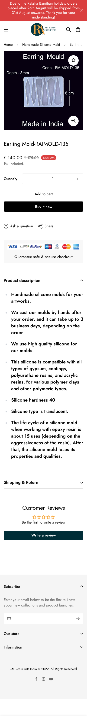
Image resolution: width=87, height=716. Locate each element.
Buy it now (43, 206)
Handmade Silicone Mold (41, 44)
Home (8, 44)
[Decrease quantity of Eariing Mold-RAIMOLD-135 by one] (27, 179)
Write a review (43, 535)
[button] (78, 29)
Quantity (10, 178)
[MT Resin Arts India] (43, 29)
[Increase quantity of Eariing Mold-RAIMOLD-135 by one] (77, 179)
